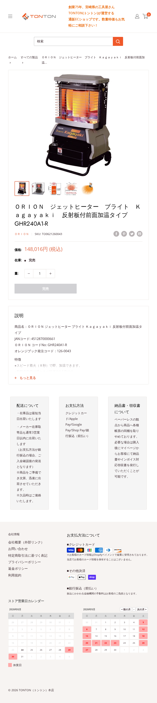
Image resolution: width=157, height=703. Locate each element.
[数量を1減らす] (29, 273)
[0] (145, 16)
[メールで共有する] (139, 234)
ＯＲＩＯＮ (22, 234)
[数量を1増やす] (50, 273)
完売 (45, 288)
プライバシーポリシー (24, 562)
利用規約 (14, 575)
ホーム (12, 57)
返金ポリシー (18, 568)
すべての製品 (29, 57)
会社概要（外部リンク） (26, 542)
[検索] (118, 41)
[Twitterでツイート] (132, 234)
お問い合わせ (18, 548)
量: (17, 273)
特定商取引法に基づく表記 (27, 555)
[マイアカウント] (137, 16)
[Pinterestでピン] (124, 234)
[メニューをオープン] (10, 16)
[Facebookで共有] (116, 234)
